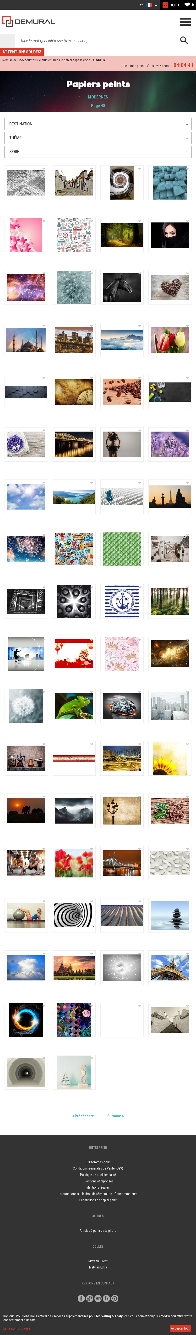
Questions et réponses (98, 1181)
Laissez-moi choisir (16, 1328)
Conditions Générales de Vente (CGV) (98, 1168)
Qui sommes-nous (98, 1162)
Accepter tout (180, 1328)
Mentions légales (98, 1187)
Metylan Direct (98, 1261)
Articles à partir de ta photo (98, 1230)
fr (141, 5)
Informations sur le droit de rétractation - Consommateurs (98, 1194)
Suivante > (115, 1116)
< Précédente (83, 1116)
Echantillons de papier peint (98, 1200)
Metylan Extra (98, 1267)
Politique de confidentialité (98, 1175)
